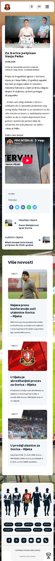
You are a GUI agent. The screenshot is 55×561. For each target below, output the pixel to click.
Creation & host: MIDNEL (27, 557)
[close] (47, 6)
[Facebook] (11, 207)
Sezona (47, 524)
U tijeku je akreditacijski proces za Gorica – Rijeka (25, 380)
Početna (8, 524)
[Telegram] (35, 207)
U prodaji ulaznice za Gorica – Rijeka (25, 447)
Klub (38, 524)
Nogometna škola (23, 530)
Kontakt (37, 530)
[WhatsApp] (29, 207)
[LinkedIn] (23, 207)
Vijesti (14, 274)
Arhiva (48, 530)
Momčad (28, 524)
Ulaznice (8, 530)
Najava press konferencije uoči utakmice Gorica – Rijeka (23, 310)
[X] (17, 207)
